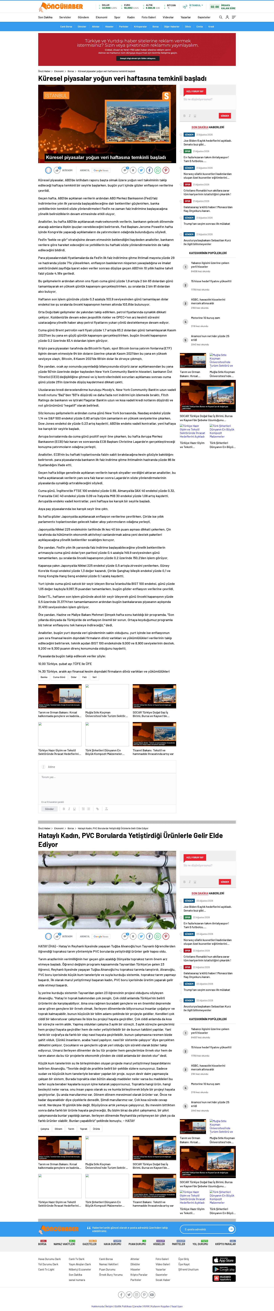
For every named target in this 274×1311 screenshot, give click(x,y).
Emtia (199, 26)
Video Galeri (163, 1264)
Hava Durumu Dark (49, 1259)
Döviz (188, 26)
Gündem (83, 17)
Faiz (84, 677)
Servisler (65, 17)
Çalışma (45, 1128)
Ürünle (96, 1128)
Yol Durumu (200, 1243)
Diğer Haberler (171, 26)
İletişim (109, 1306)
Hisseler (109, 26)
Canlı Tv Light (46, 1269)
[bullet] (88, 809)
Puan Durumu (137, 1243)
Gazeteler (204, 17)
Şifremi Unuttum (188, 1269)
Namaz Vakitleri (64, 1243)
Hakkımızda (98, 1306)
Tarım (71, 1128)
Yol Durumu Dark (48, 1264)
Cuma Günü (59, 677)
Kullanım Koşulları (160, 1306)
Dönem (58, 1128)
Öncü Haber (44, 71)
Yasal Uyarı (177, 1306)
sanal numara (77, 1280)
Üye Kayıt (184, 1264)
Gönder (49, 809)
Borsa (155, 26)
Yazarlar (186, 17)
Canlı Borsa (66, 26)
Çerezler (137, 1306)
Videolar (168, 17)
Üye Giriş (183, 1259)
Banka (44, 677)
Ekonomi (101, 17)
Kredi (211, 26)
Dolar (74, 677)
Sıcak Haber (163, 1280)
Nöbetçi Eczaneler (80, 1269)
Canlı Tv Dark (76, 1259)
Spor (117, 17)
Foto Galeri (149, 17)
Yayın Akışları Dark (80, 1264)
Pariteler (123, 26)
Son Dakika (45, 17)
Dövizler (82, 26)
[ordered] (83, 809)
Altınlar (96, 26)
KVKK (146, 1306)
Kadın (131, 17)
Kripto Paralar (225, 1243)
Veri (94, 677)
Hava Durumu (112, 1243)
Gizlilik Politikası (123, 1306)
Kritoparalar (140, 26)
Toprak (83, 1128)
